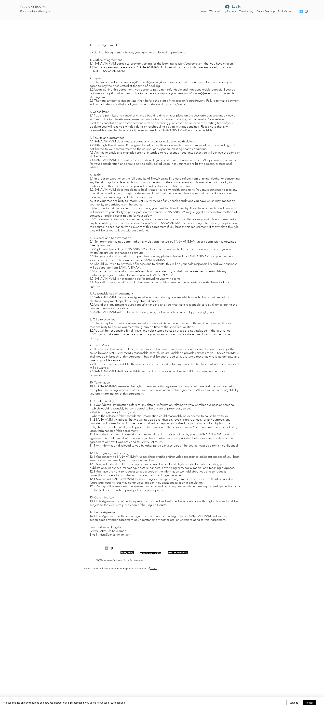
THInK (153, 568)
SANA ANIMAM (33, 6)
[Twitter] (301, 11)
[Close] (320, 702)
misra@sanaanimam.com (129, 119)
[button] (246, 11)
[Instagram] (306, 11)
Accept (309, 702)
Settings (293, 702)
